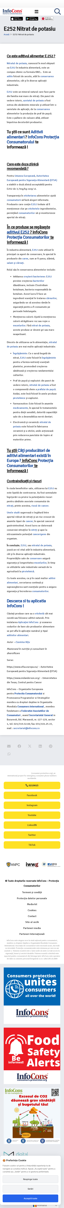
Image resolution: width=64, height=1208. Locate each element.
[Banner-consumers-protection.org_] (32, 996)
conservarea (47, 76)
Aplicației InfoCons (28, 622)
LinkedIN (32, 825)
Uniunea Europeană (25, 175)
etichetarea (30, 195)
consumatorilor (26, 213)
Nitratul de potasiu (17, 63)
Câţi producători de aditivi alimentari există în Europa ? (29, 455)
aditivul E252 (18, 232)
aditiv (10, 76)
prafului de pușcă (46, 389)
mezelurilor (19, 325)
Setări (30, 1189)
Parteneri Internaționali (32, 934)
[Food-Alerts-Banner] (32, 1056)
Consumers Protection (20, 773)
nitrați (10, 505)
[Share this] (19, 746)
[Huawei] (47, 18)
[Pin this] (51, 746)
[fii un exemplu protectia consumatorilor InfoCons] (32, 1116)
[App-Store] (17, 18)
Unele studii (13, 512)
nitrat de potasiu (41, 325)
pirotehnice (19, 398)
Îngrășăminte (20, 353)
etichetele (34, 208)
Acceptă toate (30, 1198)
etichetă (39, 613)
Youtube (32, 815)
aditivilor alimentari (17, 635)
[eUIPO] (51, 865)
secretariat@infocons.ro (26, 728)
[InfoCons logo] (12, 11)
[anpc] (13, 865)
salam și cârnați (15, 263)
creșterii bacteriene (34, 276)
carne (25, 258)
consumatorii (14, 200)
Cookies (32, 910)
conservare (36, 558)
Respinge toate (30, 1179)
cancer (29, 521)
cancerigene (39, 534)
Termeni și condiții (32, 892)
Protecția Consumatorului (33, 139)
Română (42, 1205)
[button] (36, 11)
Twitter (32, 835)
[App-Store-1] (32, 18)
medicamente (20, 408)
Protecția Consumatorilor (28, 237)
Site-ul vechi (32, 922)
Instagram (32, 805)
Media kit (32, 904)
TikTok (32, 844)
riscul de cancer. (40, 505)
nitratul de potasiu (39, 385)
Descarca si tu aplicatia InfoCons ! (26, 603)
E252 (13, 67)
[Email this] (9, 746)
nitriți (34, 529)
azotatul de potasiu (33, 100)
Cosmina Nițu (22, 642)
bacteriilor (38, 280)
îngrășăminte (49, 357)
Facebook (32, 795)
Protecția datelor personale (32, 898)
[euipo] (32, 865)
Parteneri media (32, 928)
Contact (32, 916)
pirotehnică (28, 571)
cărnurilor (51, 298)
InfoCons (35, 137)
